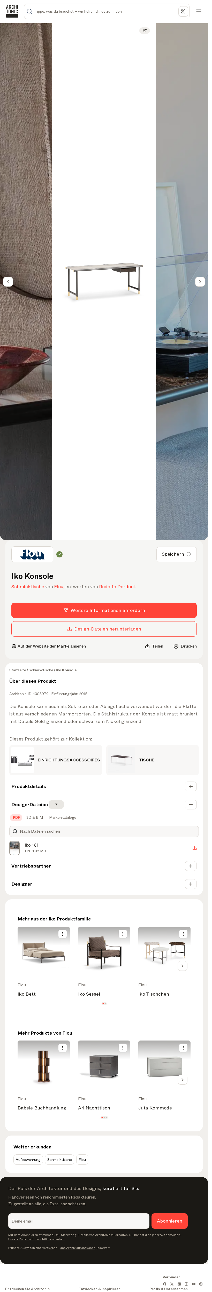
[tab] (16, 817)
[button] (103, 1003)
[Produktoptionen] (62, 934)
